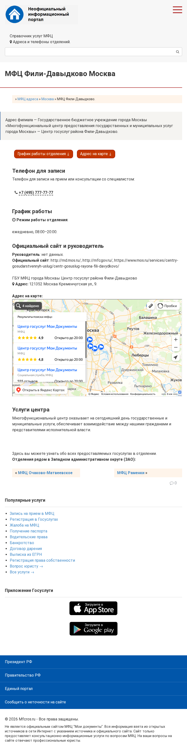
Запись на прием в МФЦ (32, 513)
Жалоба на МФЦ (24, 525)
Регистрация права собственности (42, 560)
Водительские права (28, 537)
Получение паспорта (28, 531)
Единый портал (19, 688)
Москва (47, 99)
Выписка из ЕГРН (26, 554)
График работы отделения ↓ (44, 153)
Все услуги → (22, 572)
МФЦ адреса (28, 99)
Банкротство (22, 542)
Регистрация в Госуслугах (34, 519)
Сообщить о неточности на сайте (35, 702)
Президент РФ (18, 661)
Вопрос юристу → (26, 566)
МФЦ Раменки (130, 472)
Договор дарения (26, 548)
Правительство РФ (23, 675)
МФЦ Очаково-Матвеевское (45, 472)
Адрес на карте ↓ (96, 153)
